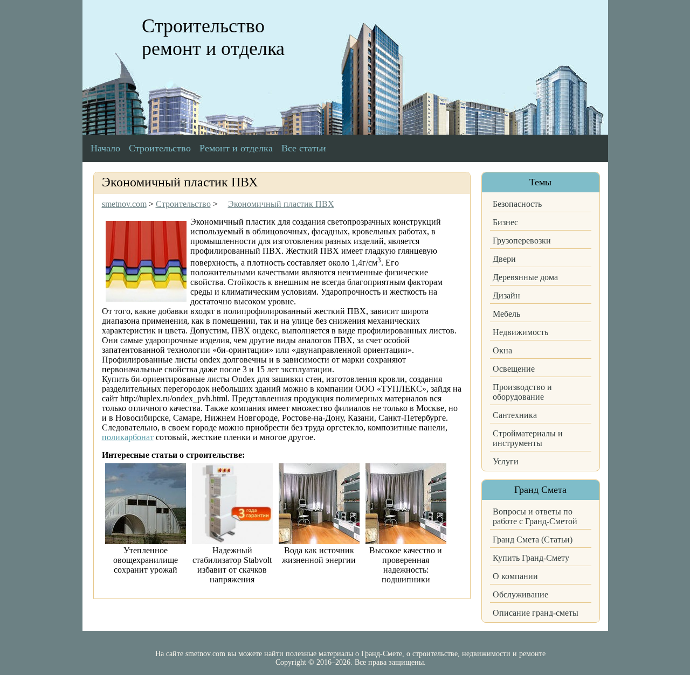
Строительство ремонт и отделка (213, 37)
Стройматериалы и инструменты (528, 438)
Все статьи (303, 148)
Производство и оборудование (522, 391)
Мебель (506, 313)
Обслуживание (520, 594)
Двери (504, 258)
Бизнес (505, 222)
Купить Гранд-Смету (531, 557)
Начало (105, 148)
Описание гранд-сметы (535, 612)
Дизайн (506, 295)
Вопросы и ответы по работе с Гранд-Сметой (535, 516)
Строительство (160, 148)
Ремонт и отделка (236, 148)
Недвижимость (520, 332)
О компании (515, 576)
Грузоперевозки (522, 240)
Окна (502, 350)
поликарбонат (128, 437)
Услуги (506, 461)
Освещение (514, 368)
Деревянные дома (525, 277)
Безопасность (517, 203)
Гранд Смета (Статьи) (532, 539)
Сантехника (515, 415)
